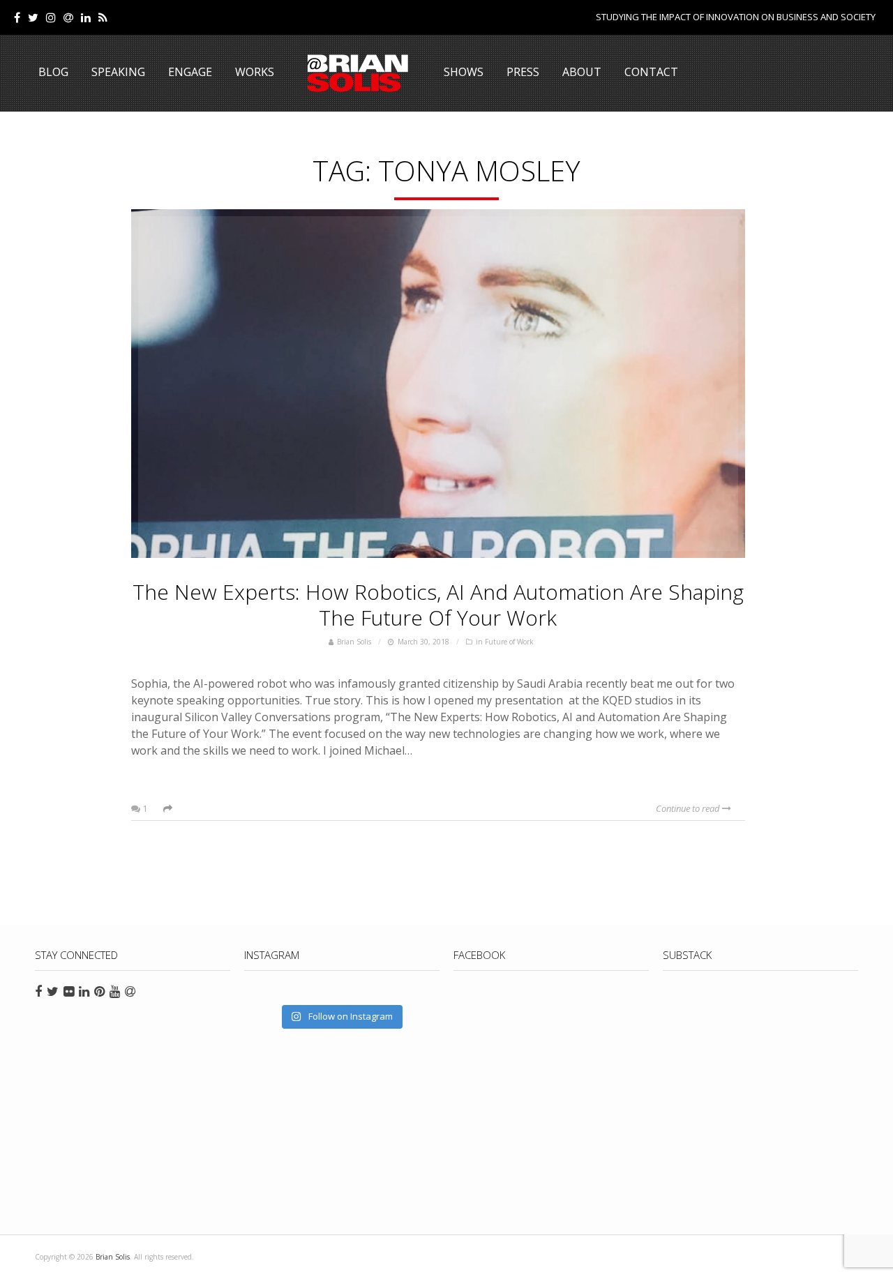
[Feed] (102, 17)
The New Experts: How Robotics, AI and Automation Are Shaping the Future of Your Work (438, 604)
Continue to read (689, 808)
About (581, 72)
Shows (463, 72)
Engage (190, 72)
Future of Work (509, 642)
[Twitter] (33, 17)
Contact (651, 72)
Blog (53, 72)
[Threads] (68, 17)
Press (522, 72)
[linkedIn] (86, 17)
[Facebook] (17, 17)
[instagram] (51, 17)
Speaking (118, 72)
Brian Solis (358, 73)
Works (254, 72)
